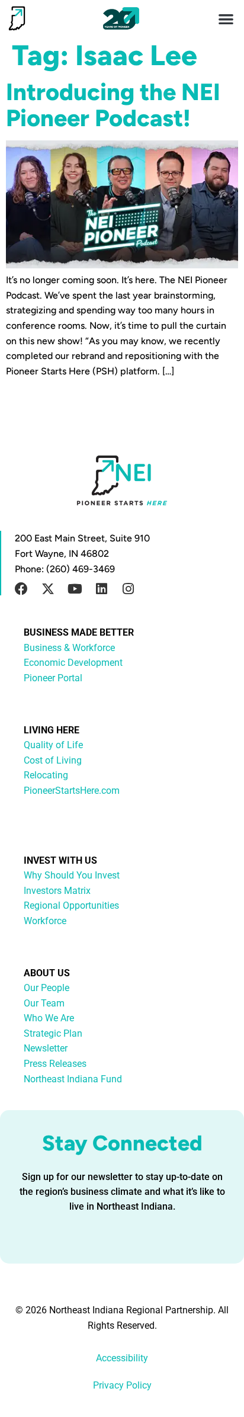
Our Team (44, 1003)
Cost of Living (53, 760)
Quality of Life (53, 745)
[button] (226, 19)
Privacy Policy (122, 1385)
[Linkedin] (101, 588)
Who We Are (49, 1018)
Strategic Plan (53, 1033)
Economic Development (73, 662)
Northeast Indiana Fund (73, 1079)
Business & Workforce (69, 647)
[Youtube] (74, 588)
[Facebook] (21, 588)
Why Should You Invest (72, 875)
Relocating (46, 775)
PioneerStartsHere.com (72, 790)
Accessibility (122, 1358)
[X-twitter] (47, 588)
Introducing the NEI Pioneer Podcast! (113, 105)
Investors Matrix (57, 890)
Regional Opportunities (71, 905)
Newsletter (46, 1048)
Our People (46, 987)
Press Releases (55, 1063)
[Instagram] (127, 588)
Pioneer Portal (53, 678)
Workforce (45, 920)
